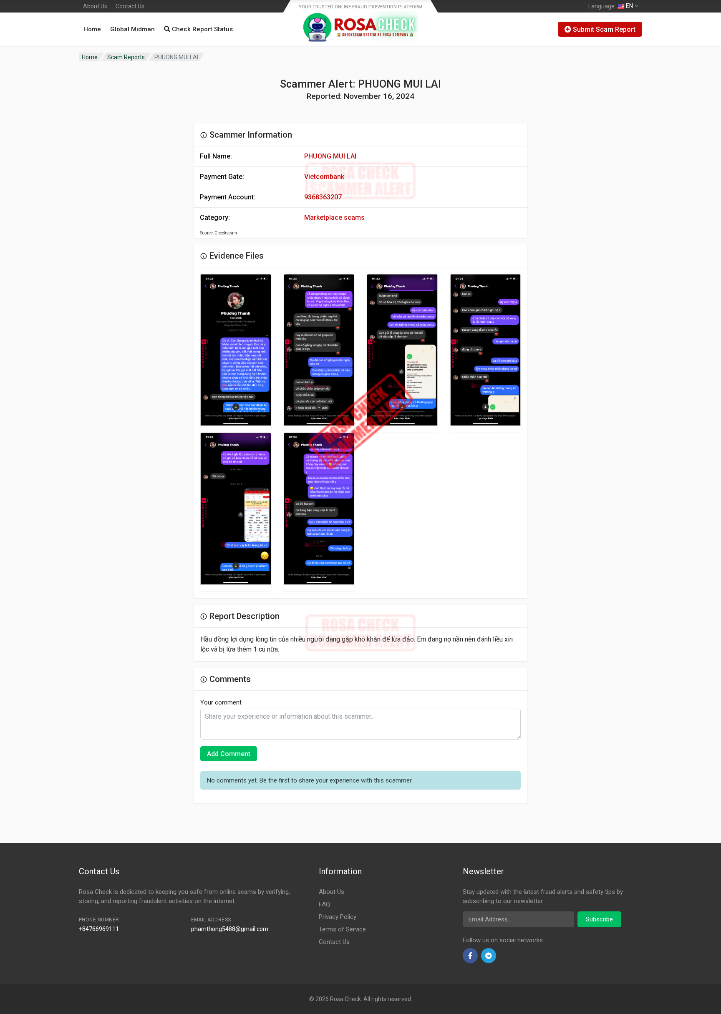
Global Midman (132, 29)
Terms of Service (342, 929)
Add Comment (228, 754)
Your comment (221, 702)
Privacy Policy (337, 917)
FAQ (324, 904)
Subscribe (599, 919)
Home (92, 29)
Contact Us (130, 6)
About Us (95, 6)
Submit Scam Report (603, 29)
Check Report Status (201, 29)
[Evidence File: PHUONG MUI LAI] (235, 350)
